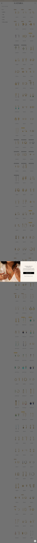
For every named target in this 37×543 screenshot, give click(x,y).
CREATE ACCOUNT (28, 272)
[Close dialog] (35, 262)
